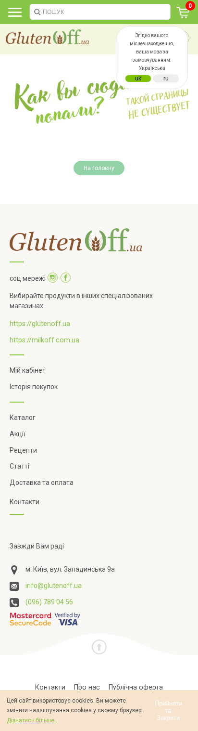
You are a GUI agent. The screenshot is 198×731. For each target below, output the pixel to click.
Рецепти (23, 450)
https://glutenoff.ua (40, 323)
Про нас (87, 687)
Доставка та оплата (42, 482)
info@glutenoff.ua (53, 585)
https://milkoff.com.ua (44, 340)
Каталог (23, 417)
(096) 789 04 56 (49, 602)
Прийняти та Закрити (168, 710)
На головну (99, 168)
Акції (17, 434)
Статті (19, 466)
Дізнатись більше (31, 720)
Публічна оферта (136, 687)
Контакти (24, 502)
